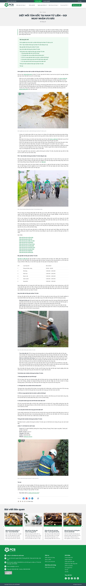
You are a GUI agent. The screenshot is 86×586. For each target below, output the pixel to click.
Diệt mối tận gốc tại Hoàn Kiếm (26, 249)
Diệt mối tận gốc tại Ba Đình (26, 250)
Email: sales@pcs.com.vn (13, 566)
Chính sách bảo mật (69, 561)
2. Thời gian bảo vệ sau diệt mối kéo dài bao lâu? (32, 55)
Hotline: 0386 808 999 (11, 1)
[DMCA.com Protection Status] (8, 573)
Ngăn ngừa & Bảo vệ (42, 5)
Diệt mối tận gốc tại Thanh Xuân (27, 244)
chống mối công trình (34, 492)
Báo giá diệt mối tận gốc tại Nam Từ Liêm (29, 47)
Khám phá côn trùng (50, 567)
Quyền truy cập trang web (71, 563)
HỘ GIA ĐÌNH (38, 1)
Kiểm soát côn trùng (20, 5)
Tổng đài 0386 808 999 (12, 569)
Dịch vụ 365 (48, 559)
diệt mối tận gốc (28, 74)
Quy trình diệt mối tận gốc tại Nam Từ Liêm (30, 49)
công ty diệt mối (63, 78)
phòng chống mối (23, 89)
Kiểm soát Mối (32, 5)
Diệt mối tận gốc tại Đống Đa (26, 252)
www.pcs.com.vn (28, 436)
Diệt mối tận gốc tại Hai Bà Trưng (27, 247)
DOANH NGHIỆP (46, 1)
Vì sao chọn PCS (63, 5)
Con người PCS (68, 567)
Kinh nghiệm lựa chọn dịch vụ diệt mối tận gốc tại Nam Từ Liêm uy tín (36, 42)
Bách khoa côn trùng (53, 5)
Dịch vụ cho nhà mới (50, 561)
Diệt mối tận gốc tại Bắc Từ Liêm (27, 240)
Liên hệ (66, 571)
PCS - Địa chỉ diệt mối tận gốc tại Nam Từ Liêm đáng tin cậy (34, 44)
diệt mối (44, 162)
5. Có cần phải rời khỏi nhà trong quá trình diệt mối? (33, 61)
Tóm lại (21, 66)
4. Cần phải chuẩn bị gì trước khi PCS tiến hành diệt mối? (34, 59)
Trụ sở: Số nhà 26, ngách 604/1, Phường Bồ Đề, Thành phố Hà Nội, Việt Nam (24, 559)
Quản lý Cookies (69, 565)
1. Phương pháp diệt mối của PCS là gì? (30, 53)
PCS (40, 12)
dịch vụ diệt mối (54, 139)
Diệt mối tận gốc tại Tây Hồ (25, 239)
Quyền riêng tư (68, 559)
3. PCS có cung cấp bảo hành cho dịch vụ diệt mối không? (35, 57)
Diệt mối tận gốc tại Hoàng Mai (26, 245)
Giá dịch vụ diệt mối (22, 258)
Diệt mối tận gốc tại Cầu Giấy (26, 237)
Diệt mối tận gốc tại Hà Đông (26, 242)
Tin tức (44, 12)
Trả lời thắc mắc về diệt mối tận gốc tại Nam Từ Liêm (32, 51)
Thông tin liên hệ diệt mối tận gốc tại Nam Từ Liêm (32, 63)
